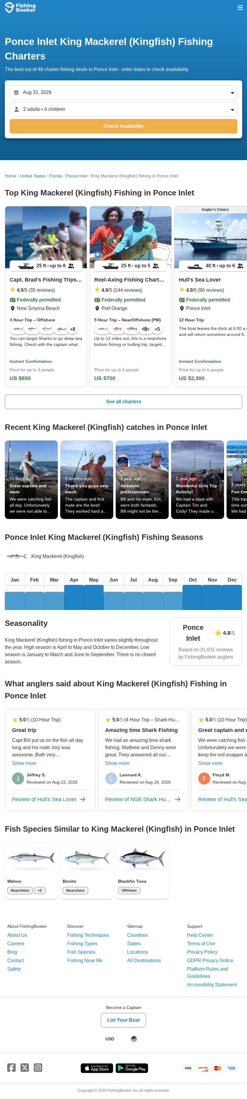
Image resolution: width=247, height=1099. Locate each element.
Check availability (124, 126)
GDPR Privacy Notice (210, 960)
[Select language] (134, 1039)
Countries (137, 935)
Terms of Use (201, 943)
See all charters (123, 401)
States (134, 943)
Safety (14, 969)
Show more (24, 763)
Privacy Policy (202, 952)
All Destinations (144, 960)
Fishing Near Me (85, 960)
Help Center (200, 935)
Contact (15, 960)
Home (10, 175)
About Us (17, 935)
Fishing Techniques (88, 935)
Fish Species (81, 952)
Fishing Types (82, 943)
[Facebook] (11, 1067)
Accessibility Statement (212, 984)
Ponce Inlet (76, 175)
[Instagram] (38, 1067)
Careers (15, 943)
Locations (137, 952)
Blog (12, 952)
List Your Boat (123, 1020)
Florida (55, 175)
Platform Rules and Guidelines (207, 972)
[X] (24, 1067)
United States (32, 175)
